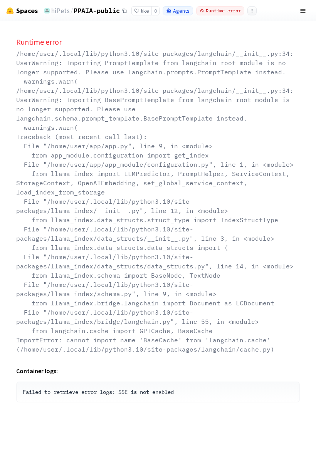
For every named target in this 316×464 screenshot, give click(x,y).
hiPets (60, 10)
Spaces (27, 11)
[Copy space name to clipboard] (124, 10)
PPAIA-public (97, 10)
